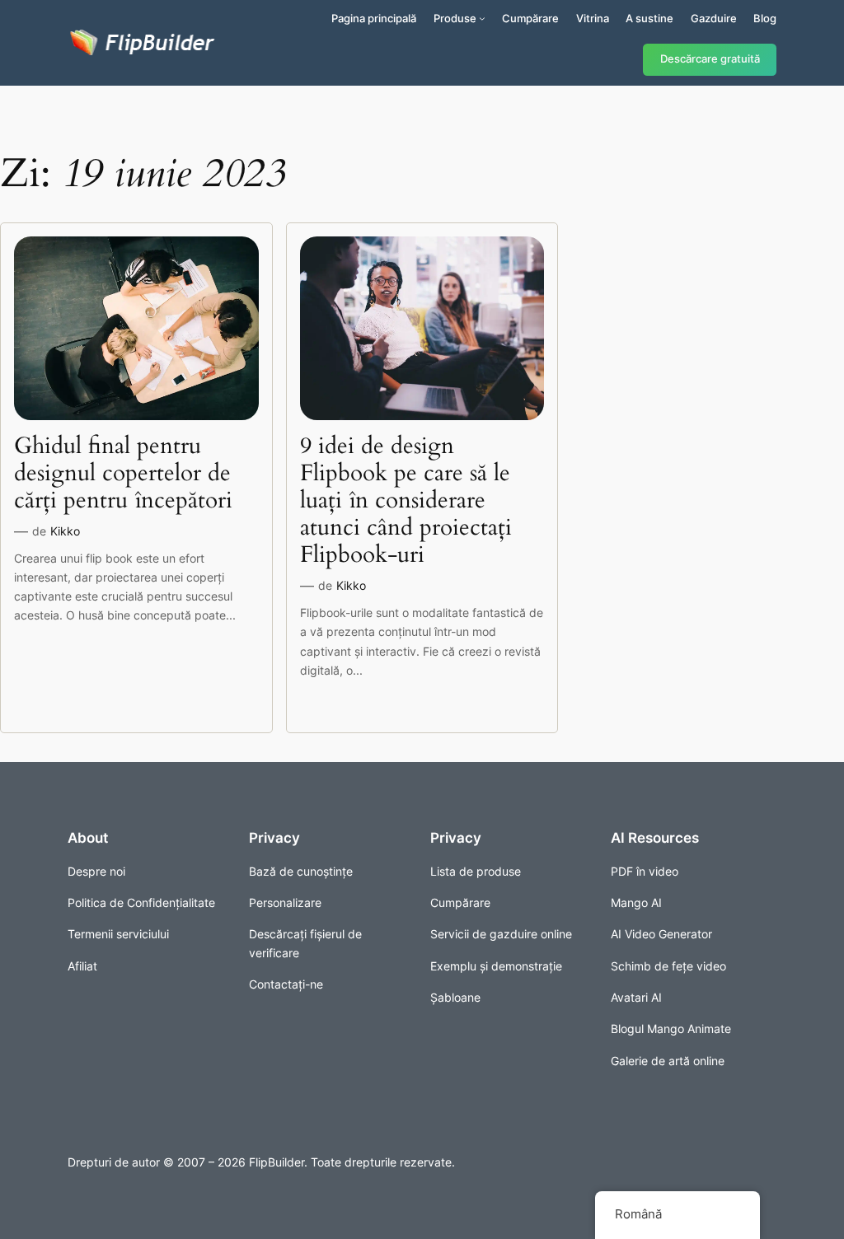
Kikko (65, 531)
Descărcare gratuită (710, 59)
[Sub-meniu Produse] (482, 18)
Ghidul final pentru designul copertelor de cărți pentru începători (123, 473)
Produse (455, 18)
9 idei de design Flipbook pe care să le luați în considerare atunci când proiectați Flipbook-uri (406, 500)
